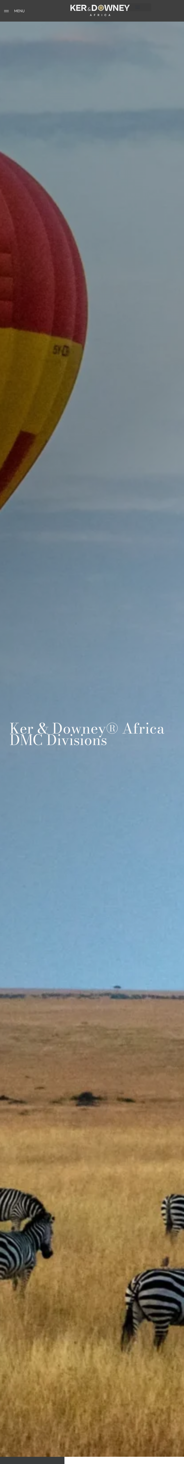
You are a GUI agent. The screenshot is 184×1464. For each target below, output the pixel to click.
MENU (19, 10)
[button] (137, 7)
